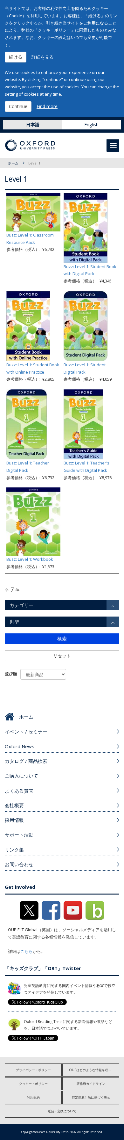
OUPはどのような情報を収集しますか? (94, 1070)
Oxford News (19, 746)
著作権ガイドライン (91, 1083)
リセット (62, 656)
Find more (47, 106)
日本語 (32, 124)
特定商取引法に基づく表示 (91, 1097)
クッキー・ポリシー (33, 1083)
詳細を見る (42, 57)
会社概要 (14, 805)
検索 (62, 638)
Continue (18, 106)
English (91, 124)
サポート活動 (19, 834)
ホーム (13, 163)
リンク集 (14, 849)
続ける (15, 57)
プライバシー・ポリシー (33, 1070)
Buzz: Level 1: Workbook (29, 559)
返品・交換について (62, 1111)
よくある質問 (19, 790)
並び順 (11, 673)
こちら (26, 951)
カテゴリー (21, 605)
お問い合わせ (19, 864)
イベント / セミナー (26, 731)
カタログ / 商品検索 (26, 761)
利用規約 (33, 1097)
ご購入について (21, 775)
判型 (14, 621)
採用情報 (14, 820)
